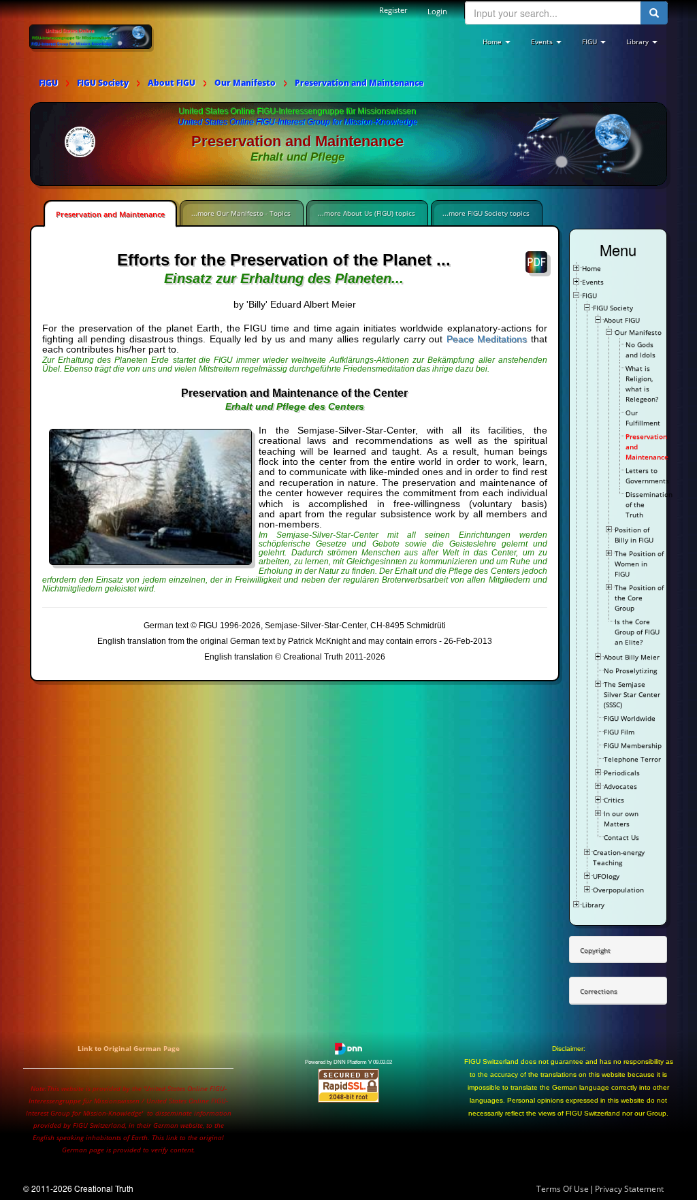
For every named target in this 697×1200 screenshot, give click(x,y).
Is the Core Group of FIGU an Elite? (637, 632)
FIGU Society (613, 307)
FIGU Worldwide (629, 718)
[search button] (654, 13)
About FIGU (622, 320)
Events (593, 282)
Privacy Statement (629, 1189)
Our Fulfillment (643, 417)
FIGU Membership (633, 745)
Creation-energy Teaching (619, 857)
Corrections (598, 991)
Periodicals (622, 772)
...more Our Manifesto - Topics (241, 213)
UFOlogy (606, 876)
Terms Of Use (562, 1189)
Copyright (595, 950)
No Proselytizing (630, 670)
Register (393, 10)
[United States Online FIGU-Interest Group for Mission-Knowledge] (90, 36)
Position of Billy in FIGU (634, 535)
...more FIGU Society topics (486, 213)
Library (593, 904)
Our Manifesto (638, 332)
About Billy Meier (632, 657)
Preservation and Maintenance (110, 214)
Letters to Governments (647, 475)
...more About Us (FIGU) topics (366, 213)
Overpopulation (618, 889)
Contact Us (621, 837)
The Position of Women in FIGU (639, 564)
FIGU (589, 295)
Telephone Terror (632, 759)
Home (591, 268)
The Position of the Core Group (639, 598)
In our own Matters (621, 818)
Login (437, 11)
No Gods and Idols (640, 349)
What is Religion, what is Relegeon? (642, 383)
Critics (614, 800)
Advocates (620, 786)
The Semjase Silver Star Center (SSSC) (632, 694)
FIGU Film (619, 731)
